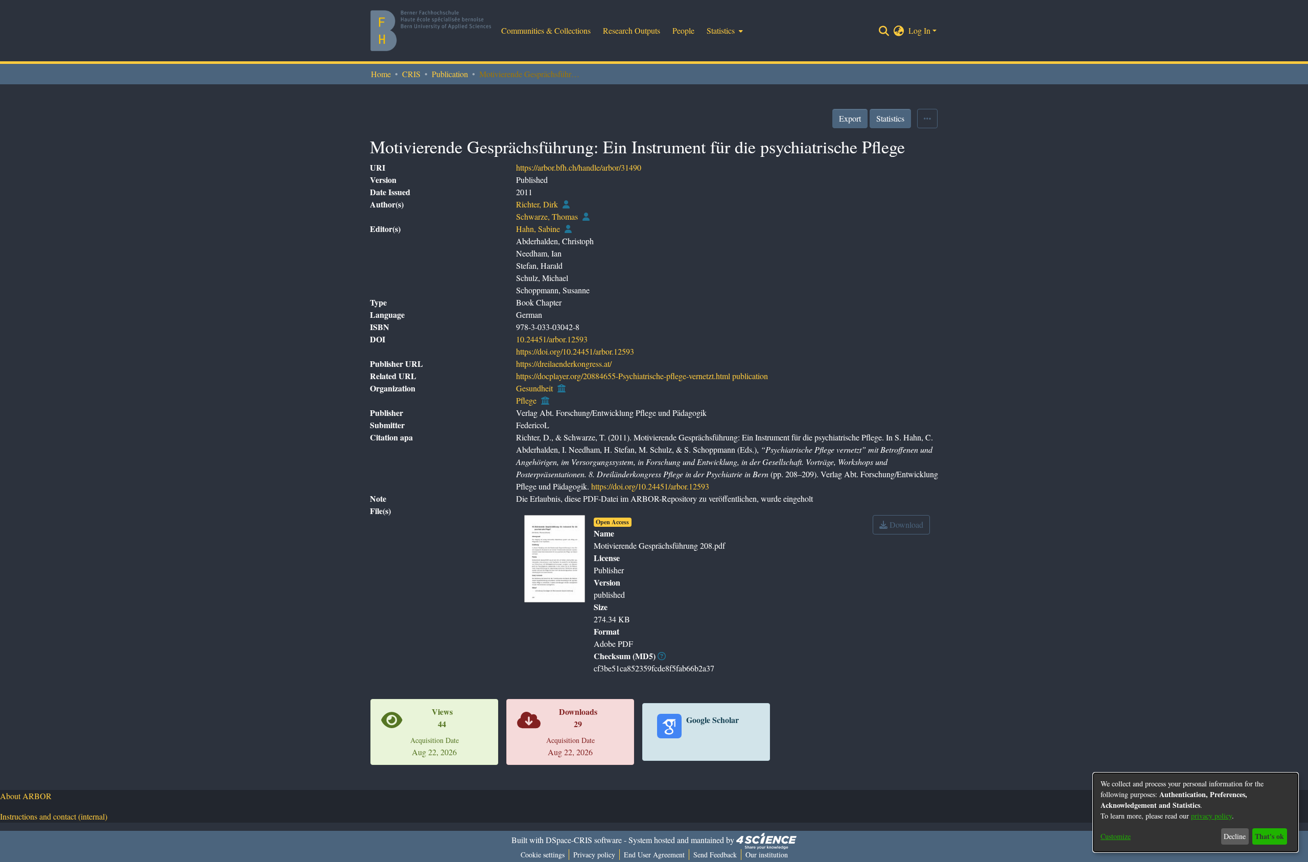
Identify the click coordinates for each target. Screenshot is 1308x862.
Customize (1116, 836)
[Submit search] (884, 31)
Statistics (890, 118)
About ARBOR (26, 795)
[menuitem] (724, 30)
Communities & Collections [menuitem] (546, 30)
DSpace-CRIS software (584, 839)
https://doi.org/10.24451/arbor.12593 (575, 351)
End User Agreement (654, 854)
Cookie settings (543, 854)
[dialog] (1195, 812)
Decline (1235, 836)
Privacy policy (594, 854)
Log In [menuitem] (919, 30)
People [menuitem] (683, 30)
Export (850, 118)
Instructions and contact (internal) (53, 816)
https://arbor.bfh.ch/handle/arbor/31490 (578, 167)
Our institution (766, 854)
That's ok (1269, 836)
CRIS (411, 73)
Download (905, 524)
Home (381, 73)
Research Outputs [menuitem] (631, 30)
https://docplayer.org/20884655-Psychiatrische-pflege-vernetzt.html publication (642, 375)
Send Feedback (715, 854)
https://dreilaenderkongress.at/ (564, 363)
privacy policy (1211, 816)
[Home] (430, 30)
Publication (450, 73)
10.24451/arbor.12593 (552, 339)
